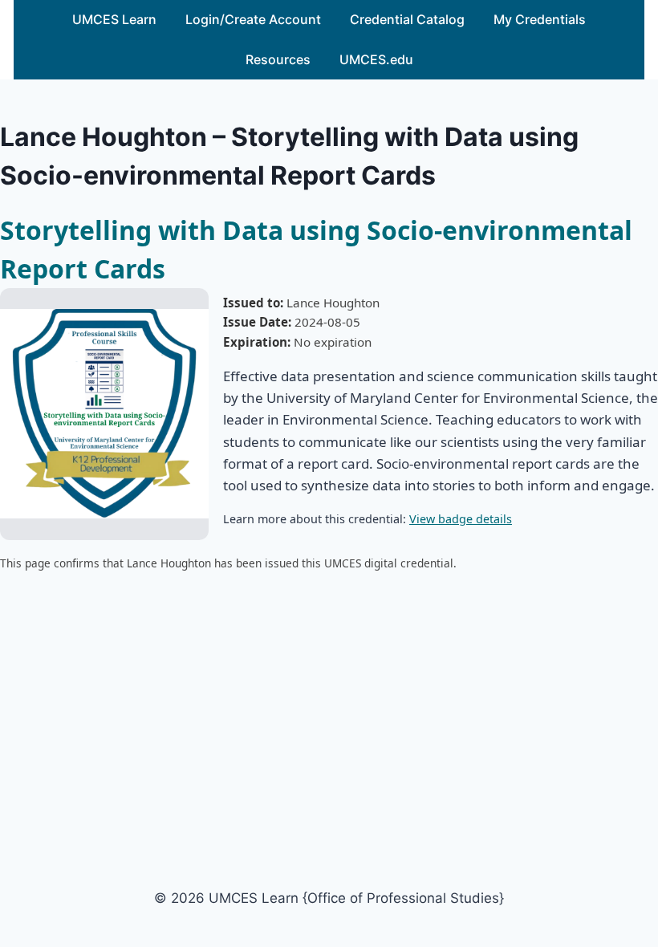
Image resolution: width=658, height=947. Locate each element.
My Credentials (540, 19)
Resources (278, 59)
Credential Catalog (407, 19)
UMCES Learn (114, 19)
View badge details (460, 518)
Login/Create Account (253, 19)
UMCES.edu (376, 59)
